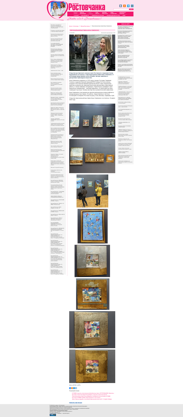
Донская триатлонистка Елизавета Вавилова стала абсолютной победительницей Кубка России (125, 69)
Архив (124, 15)
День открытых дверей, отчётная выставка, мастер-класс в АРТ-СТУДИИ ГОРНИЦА (92, 399)
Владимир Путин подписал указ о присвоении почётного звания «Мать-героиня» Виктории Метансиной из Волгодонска (125, 37)
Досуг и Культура (73, 26)
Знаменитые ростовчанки (98, 15)
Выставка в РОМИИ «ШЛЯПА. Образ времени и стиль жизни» (86, 397)
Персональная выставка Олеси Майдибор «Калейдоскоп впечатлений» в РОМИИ (91, 396)
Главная (75, 13)
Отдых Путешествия (113, 13)
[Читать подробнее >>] (77, 20)
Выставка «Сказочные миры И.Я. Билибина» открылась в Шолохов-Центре (89, 394)
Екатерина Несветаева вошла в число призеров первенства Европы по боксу (125, 42)
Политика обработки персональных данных (58, 410)
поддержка (59, 413)
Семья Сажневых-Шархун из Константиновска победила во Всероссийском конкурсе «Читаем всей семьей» (125, 51)
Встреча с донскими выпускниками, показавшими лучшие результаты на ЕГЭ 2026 (125, 65)
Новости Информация (83, 13)
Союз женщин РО (85, 15)
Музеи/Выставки (85, 26)
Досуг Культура (91, 13)
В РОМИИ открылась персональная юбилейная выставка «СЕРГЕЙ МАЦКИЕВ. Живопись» (93, 393)
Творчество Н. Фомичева (122, 13)
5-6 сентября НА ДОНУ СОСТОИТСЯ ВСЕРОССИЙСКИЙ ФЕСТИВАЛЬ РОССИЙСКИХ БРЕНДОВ (125, 60)
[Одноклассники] (72, 388)
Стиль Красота (97, 13)
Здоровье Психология (105, 13)
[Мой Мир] (74, 388)
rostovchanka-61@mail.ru (67, 411)
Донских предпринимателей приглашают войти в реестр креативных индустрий (123, 56)
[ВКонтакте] (70, 388)
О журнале (76, 15)
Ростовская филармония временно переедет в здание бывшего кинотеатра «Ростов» (125, 32)
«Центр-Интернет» (66, 413)
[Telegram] (76, 388)
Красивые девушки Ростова (113, 15)
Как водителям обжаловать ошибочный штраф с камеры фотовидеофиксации (123, 46)
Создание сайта (53, 413)
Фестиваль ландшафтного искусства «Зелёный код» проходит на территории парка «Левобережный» (125, 27)
